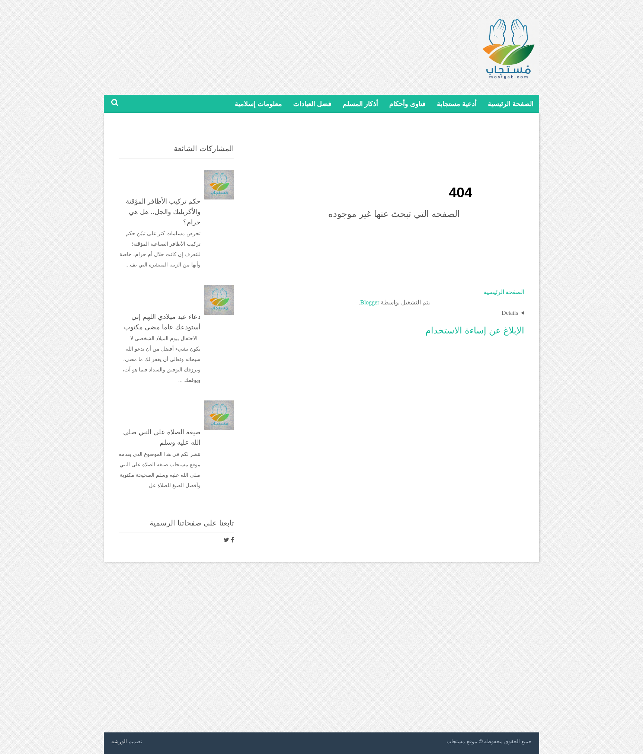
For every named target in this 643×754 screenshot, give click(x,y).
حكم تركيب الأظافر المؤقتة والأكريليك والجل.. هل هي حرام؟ (163, 212)
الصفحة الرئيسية (511, 104)
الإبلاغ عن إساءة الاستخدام (474, 330)
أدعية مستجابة (457, 104)
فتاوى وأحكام (407, 104)
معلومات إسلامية (258, 104)
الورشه (119, 741)
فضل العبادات (312, 104)
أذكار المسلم (360, 104)
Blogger (369, 302)
